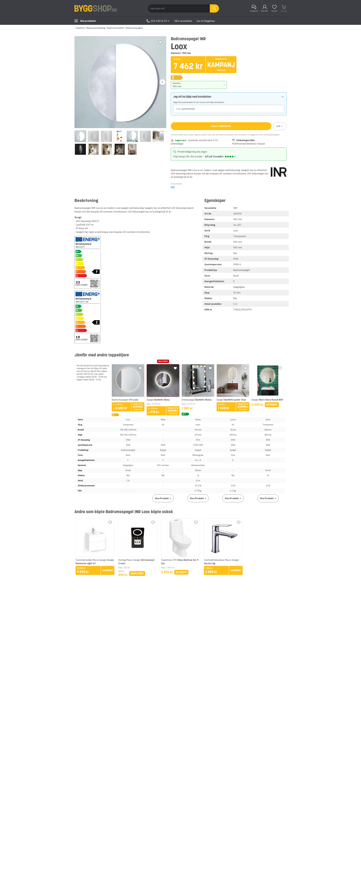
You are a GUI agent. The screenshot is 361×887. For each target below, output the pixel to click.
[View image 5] (132, 136)
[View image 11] (119, 149)
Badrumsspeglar (134, 28)
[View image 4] (119, 136)
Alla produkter (88, 20)
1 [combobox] (278, 126)
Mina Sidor (264, 11)
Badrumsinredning (96, 28)
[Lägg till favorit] (160, 42)
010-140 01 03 (159, 20)
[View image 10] (106, 149)
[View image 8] (80, 149)
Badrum (80, 28)
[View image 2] (93, 136)
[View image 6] (145, 136)
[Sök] (214, 8)
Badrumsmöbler (115, 28)
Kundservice (254, 11)
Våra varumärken (183, 20)
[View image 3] (106, 136)
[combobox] (199, 85)
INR (173, 187)
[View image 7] (158, 136)
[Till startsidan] (95, 8)
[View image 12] (132, 149)
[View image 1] (80, 136)
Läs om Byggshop (206, 20)
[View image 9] (93, 149)
